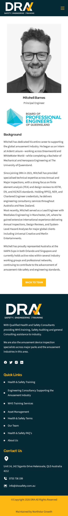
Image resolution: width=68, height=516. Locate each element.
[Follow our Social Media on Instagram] (16, 362)
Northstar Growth (42, 512)
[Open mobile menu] (62, 8)
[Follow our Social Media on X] (11, 362)
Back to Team (34, 282)
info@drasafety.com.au (22, 486)
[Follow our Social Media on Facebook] (5, 362)
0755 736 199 (16, 478)
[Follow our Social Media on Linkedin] (22, 362)
